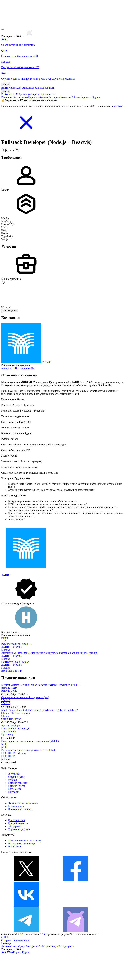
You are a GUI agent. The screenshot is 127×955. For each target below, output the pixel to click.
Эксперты (54, 97)
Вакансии (6, 97)
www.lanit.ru (8, 368)
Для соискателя (16, 820)
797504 (43, 934)
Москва (17, 646)
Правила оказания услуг (21, 843)
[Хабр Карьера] (14, 32)
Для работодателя (18, 823)
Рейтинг (76, 97)
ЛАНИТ (45, 362)
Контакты (13, 791)
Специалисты (20, 97)
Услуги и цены (16, 776)
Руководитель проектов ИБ (16, 643)
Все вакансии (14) (25, 368)
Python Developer (10, 725)
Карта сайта (14, 788)
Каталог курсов (16, 785)
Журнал (96, 97)
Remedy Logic (9, 687)
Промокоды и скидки (20, 809)
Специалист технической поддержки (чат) (25, 697)
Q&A (10, 952)
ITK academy (8, 728)
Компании (65, 97)
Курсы (25, 952)
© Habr (5, 937)
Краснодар (24, 728)
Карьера (17, 952)
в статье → (119, 106)
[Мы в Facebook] (76, 880)
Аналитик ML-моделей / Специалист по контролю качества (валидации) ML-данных (49, 652)
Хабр (4, 952)
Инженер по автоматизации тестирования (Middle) (30, 741)
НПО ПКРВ (8, 753)
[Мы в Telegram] (26, 931)
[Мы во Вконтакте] (26, 905)
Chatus (5, 713)
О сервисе (13, 773)
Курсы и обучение (38, 97)
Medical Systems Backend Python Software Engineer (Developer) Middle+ (40, 684)
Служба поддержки (19, 829)
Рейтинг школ (16, 806)
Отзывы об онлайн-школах (23, 803)
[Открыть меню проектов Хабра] (2, 29)
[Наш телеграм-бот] (76, 931)
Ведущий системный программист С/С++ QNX (28, 750)
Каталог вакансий (18, 782)
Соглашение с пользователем (24, 840)
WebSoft (5, 700)
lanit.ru (5, 638)
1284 (22, 934)
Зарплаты (86, 97)
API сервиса (15, 826)
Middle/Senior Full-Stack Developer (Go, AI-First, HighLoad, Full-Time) (39, 710)
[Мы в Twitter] (26, 880)
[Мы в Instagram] (76, 905)
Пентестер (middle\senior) (15, 661)
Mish (4, 744)
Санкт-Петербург (20, 713)
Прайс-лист (14, 846)
